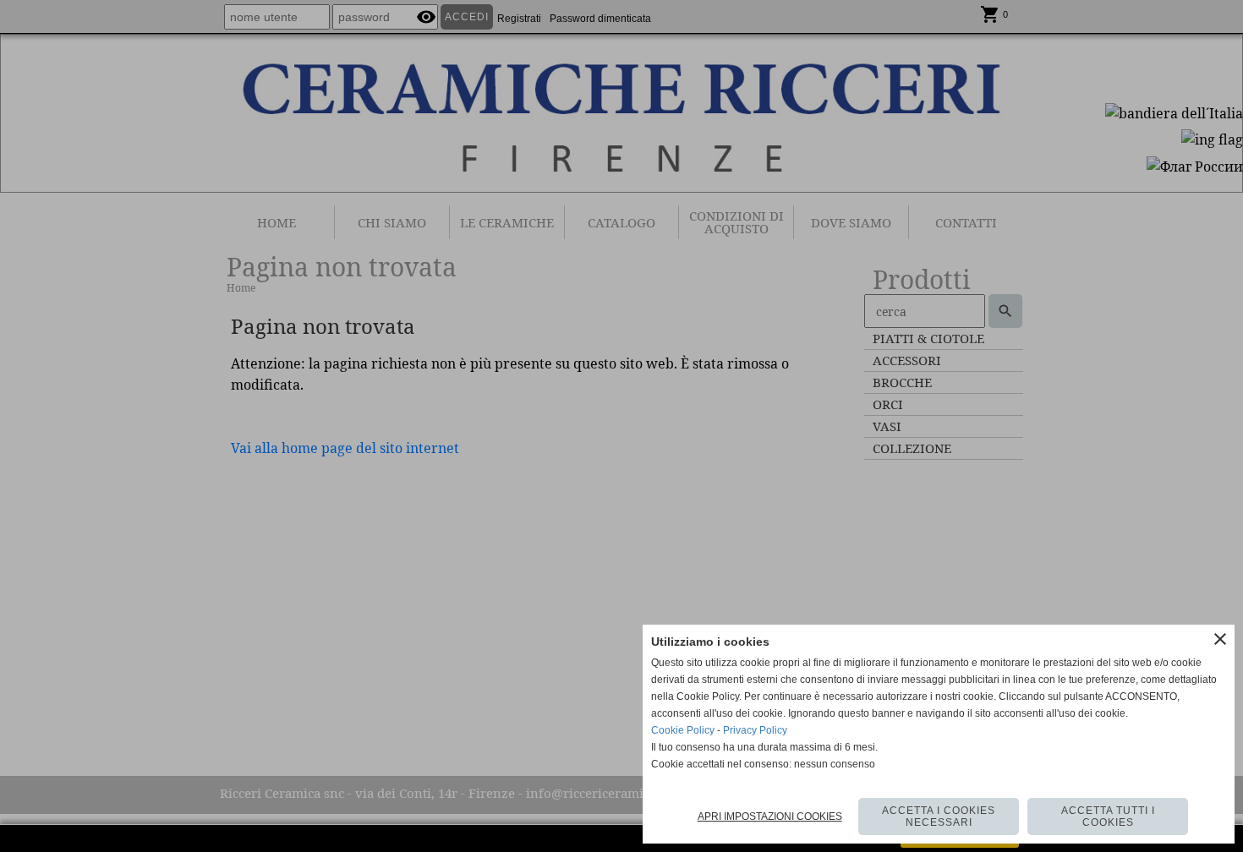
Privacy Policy (755, 730)
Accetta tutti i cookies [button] (1108, 816)
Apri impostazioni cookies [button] (770, 816)
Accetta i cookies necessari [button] (938, 816)
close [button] (1220, 639)
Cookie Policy (683, 730)
